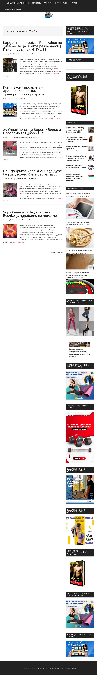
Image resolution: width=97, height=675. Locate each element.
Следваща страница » (56, 252)
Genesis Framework (56, 668)
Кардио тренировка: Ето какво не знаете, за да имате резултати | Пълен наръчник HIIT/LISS (32, 46)
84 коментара (35, 137)
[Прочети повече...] (55, 118)
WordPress (67, 668)
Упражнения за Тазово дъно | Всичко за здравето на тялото (30, 214)
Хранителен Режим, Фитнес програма (48, 14)
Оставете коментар (35, 220)
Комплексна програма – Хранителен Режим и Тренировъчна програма (24, 90)
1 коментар (32, 178)
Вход (74, 668)
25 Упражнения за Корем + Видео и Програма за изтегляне (32, 131)
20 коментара (36, 54)
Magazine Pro (42, 668)
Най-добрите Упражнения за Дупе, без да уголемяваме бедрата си (33, 172)
